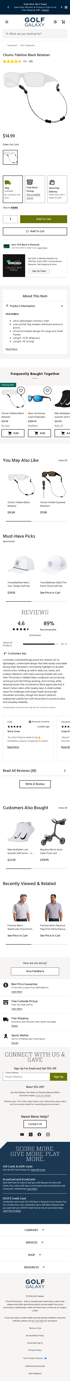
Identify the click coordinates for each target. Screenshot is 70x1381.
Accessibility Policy (35, 1335)
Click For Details (43, 1095)
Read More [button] (11, 349)
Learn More (16, 991)
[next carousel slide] (62, 7)
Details (14, 1026)
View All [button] (63, 460)
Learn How (42, 248)
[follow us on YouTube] (22, 1135)
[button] (35, 196)
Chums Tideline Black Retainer (12, 415)
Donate (14, 1043)
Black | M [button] (59, 425)
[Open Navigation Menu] (7, 22)
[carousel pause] (66, 7)
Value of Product (7, 644)
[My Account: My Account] (55, 22)
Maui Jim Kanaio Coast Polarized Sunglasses (36, 415)
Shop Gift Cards (38, 1170)
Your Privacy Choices (33, 1358)
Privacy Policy (35, 1350)
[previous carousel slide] (8, 7)
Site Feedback (35, 1373)
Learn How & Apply (12, 1211)
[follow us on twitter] (31, 1135)
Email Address (12, 1072)
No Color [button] (5, 425)
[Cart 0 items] (63, 22)
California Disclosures (35, 1366)
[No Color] (10, 157)
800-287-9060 (37, 1321)
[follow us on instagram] (48, 1135)
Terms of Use (35, 1328)
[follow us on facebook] (39, 1135)
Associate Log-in (35, 1343)
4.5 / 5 (64, 644)
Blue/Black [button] (33, 425)
